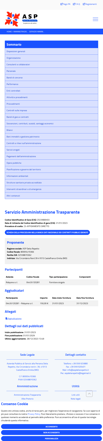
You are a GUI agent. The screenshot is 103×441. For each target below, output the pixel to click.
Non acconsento (51, 432)
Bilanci (10, 130)
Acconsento (52, 426)
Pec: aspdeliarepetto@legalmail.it (75, 373)
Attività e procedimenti (17, 97)
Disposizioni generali (16, 51)
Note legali (76, 398)
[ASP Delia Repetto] (51, 19)
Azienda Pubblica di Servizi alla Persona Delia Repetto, (27, 366)
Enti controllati (13, 90)
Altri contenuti (13, 195)
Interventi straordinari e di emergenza (24, 189)
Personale (11, 71)
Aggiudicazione (14, 318)
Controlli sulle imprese (17, 110)
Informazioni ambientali (17, 175)
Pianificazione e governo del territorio (24, 169)
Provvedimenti (13, 103)
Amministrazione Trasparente (27, 394)
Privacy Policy (34, 413)
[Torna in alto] (89, 393)
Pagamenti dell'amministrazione (21, 156)
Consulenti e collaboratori (18, 64)
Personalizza (51, 438)
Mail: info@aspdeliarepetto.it (75, 369)
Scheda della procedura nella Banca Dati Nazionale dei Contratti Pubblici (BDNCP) (47, 232)
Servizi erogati (13, 149)
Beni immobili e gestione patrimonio (23, 136)
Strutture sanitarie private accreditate (24, 182)
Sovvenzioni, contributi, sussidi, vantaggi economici (30, 123)
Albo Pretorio (27, 398)
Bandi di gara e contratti (18, 116)
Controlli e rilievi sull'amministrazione (24, 143)
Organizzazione (14, 57)
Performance (12, 84)
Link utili (76, 394)
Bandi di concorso (15, 77)
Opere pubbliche (14, 162)
